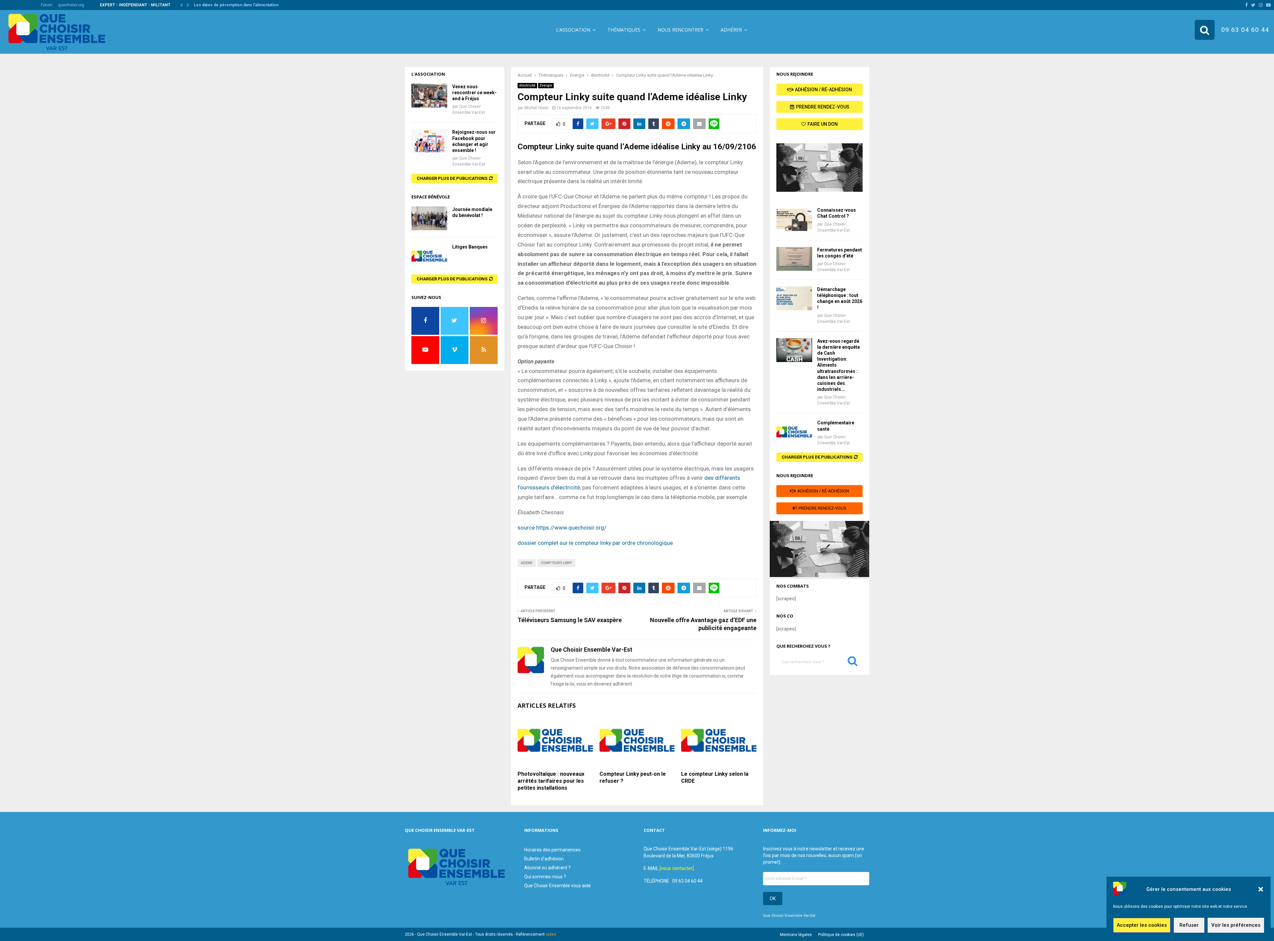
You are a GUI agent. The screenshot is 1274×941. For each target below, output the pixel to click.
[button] (1260, 889)
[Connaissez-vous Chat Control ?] (794, 219)
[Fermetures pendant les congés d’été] (794, 259)
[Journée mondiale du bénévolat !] (429, 218)
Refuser (1189, 925)
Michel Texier (537, 108)
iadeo (551, 934)
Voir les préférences (1235, 925)
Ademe (526, 563)
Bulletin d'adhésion (544, 858)
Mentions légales (796, 934)
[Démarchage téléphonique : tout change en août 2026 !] (794, 298)
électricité (527, 85)
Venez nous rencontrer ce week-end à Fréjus (474, 92)
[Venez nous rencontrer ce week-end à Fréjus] (429, 96)
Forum (46, 5)
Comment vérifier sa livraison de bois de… (234, 5)
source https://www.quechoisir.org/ (562, 527)
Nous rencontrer (680, 30)
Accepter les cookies (1142, 925)
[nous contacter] (677, 868)
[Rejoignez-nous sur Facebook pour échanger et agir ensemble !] (429, 141)
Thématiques (623, 30)
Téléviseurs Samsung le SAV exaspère (570, 619)
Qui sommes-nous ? (545, 876)
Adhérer (731, 30)
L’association (573, 30)
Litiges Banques (470, 247)
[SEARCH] (853, 663)
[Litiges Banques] (429, 256)
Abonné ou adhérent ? (547, 867)
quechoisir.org (71, 5)
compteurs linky (556, 563)
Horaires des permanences (552, 849)
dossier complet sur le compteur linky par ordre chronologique (596, 543)
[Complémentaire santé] (794, 432)
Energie (546, 85)
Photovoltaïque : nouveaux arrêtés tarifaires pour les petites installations (551, 781)
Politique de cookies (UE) (841, 934)
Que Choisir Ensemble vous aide (557, 885)
